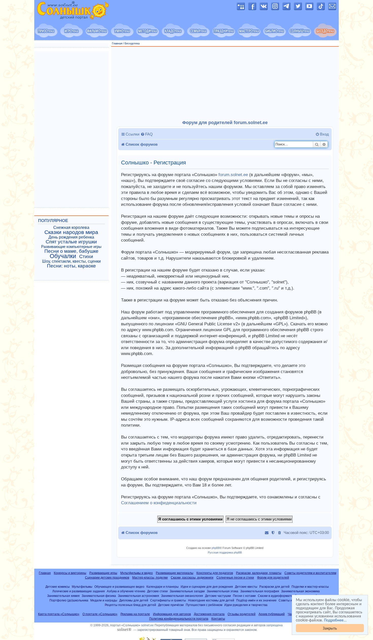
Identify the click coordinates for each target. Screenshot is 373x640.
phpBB (216, 547)
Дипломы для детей (133, 600)
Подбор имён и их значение (256, 600)
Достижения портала (209, 614)
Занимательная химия (63, 595)
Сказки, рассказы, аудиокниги (192, 577)
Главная (117, 43)
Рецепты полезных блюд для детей (130, 605)
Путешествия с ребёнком (204, 605)
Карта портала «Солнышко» (58, 614)
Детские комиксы (57, 586)
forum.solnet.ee (233, 174)
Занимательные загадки (187, 591)
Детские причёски (171, 605)
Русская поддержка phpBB (225, 552)
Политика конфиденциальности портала (178, 618)
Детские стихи (157, 591)
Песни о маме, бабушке (71, 251)
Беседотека (132, 43)
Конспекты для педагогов (214, 573)
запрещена (274, 625)
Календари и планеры (162, 586)
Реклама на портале (135, 614)
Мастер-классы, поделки (150, 577)
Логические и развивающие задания (78, 591)
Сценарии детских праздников (107, 577)
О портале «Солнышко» (99, 614)
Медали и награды (103, 600)
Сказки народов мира (71, 232)
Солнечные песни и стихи (235, 577)
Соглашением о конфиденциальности (159, 502)
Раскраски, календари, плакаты (258, 573)
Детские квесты (246, 586)
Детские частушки (218, 595)
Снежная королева (71, 227)
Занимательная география (259, 591)
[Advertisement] (225, 83)
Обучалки (63, 256)
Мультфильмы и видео (136, 573)
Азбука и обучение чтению (126, 591)
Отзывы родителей (242, 614)
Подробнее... (335, 620)
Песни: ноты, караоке (71, 266)
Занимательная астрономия (138, 595)
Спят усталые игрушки (71, 242)
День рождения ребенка (71, 237)
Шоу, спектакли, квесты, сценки (71, 261)
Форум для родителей (273, 577)
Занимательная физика (99, 595)
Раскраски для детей (274, 586)
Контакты (218, 618)
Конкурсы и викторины (70, 573)
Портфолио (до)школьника (68, 600)
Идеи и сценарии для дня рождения (207, 586)
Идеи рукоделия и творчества (245, 605)
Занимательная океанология (182, 595)
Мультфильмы (82, 586)
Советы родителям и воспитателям (310, 573)
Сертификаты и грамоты (168, 600)
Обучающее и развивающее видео (119, 586)
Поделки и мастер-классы (310, 586)
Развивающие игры (103, 573)
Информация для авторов (172, 614)
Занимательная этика (222, 591)
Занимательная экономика (300, 591)
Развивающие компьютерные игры (71, 247)
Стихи (86, 256)
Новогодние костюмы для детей (211, 600)
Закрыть (330, 628)
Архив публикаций (272, 614)
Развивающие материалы (174, 573)
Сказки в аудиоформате (275, 595)
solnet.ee (147, 625)
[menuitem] (147, 134)
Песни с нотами (244, 595)
